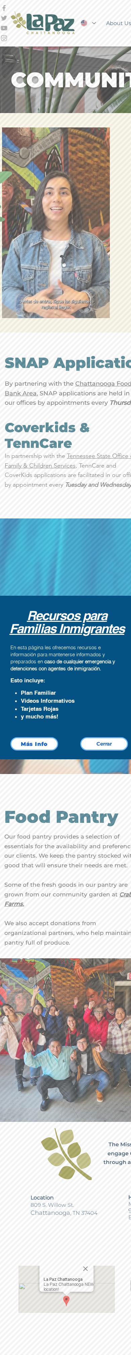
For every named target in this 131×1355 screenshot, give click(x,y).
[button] (104, 744)
